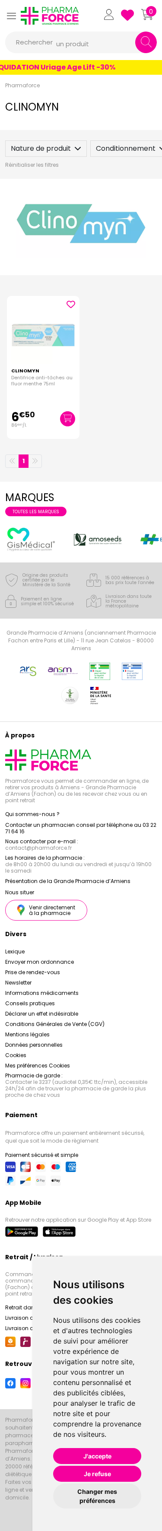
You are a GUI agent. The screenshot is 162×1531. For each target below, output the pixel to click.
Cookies (15, 1055)
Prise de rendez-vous (32, 972)
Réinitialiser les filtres (32, 164)
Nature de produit (41, 148)
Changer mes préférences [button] (97, 1496)
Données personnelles (34, 1045)
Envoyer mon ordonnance (39, 962)
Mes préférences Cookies (37, 1065)
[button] (11, 15)
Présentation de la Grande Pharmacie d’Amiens (67, 881)
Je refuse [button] (97, 1473)
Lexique (15, 951)
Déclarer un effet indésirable (41, 1013)
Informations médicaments (42, 993)
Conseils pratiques (30, 1003)
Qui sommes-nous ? (32, 814)
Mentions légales (27, 1034)
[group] (31, 539)
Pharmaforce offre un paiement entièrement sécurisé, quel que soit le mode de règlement (74, 1136)
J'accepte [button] (97, 1456)
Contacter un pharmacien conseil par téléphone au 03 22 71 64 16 (80, 828)
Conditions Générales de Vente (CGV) (55, 1024)
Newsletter (18, 982)
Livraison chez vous (31, 1318)
